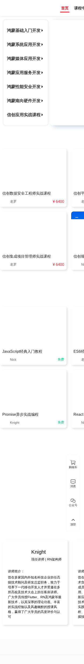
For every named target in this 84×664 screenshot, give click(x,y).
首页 (65, 8)
